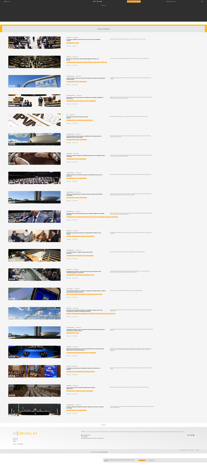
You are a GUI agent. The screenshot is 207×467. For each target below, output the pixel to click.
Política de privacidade (183, 450)
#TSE (106, 62)
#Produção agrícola (92, 313)
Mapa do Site (15, 439)
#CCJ (76, 120)
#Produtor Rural (83, 236)
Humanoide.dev (105, 452)
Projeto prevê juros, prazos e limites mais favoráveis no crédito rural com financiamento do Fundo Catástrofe (129, 387)
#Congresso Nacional (79, 62)
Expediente (197, 450)
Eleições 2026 (68, 37)
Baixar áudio (69, 65)
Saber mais (151, 460)
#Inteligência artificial (87, 371)
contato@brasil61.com (86, 435)
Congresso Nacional (70, 76)
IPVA (67, 114)
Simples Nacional (69, 288)
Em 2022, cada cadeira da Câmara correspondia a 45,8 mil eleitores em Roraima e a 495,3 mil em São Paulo (129, 58)
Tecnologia (68, 366)
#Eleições (85, 62)
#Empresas (96, 294)
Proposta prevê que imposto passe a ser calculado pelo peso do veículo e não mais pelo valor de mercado (128, 116)
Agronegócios (69, 153)
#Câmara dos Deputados (71, 62)
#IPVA (84, 120)
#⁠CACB (68, 294)
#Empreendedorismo (90, 294)
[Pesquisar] (139, 1)
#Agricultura (69, 236)
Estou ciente (142, 460)
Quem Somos (15, 438)
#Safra (83, 352)
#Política (98, 62)
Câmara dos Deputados (70, 95)
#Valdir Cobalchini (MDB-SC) (110, 313)
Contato (14, 441)
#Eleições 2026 (90, 62)
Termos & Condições (191, 450)
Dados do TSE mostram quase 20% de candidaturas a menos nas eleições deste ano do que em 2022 (128, 39)
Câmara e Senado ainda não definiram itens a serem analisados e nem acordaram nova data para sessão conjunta (130, 174)
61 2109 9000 (84, 436)
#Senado (102, 62)
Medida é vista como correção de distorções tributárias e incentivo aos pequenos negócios (126, 290)
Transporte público (70, 211)
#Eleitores (94, 62)
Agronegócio (68, 230)
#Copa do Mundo (78, 255)
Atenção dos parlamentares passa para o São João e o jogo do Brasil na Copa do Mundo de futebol (127, 251)
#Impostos (80, 120)
